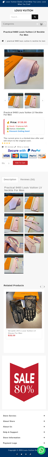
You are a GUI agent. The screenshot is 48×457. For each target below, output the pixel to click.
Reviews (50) (27, 179)
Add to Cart (20, 163)
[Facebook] (17, 454)
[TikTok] (30, 454)
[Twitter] (21, 454)
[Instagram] (26, 454)
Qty (3, 163)
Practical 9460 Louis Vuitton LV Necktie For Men (23, 189)
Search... (35, 17)
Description (10, 179)
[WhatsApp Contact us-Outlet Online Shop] (41, 450)
